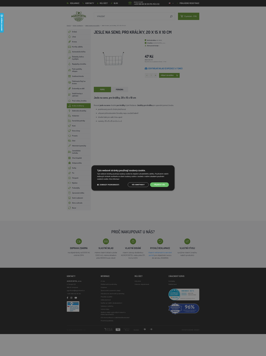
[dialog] (133, 178)
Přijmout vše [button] (159, 185)
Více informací (114, 179)
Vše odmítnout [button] (138, 185)
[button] (108, 185)
